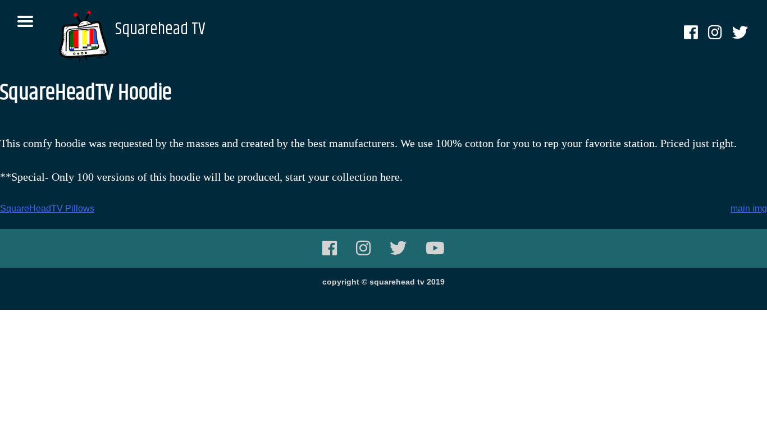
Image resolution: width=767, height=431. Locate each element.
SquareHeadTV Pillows (47, 208)
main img (749, 208)
